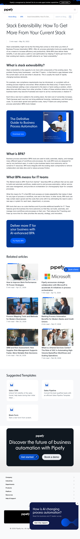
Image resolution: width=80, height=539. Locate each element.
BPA (21, 17)
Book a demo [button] (51, 457)
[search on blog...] (61, 16)
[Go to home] (8, 9)
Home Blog (12, 17)
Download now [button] (18, 134)
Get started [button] (27, 457)
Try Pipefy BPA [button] (18, 241)
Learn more (64, 2)
